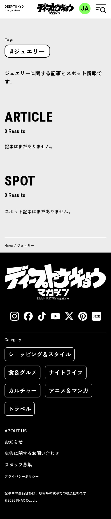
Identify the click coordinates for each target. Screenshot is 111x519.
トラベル (19, 409)
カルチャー (22, 390)
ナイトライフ (66, 372)
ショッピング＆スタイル (39, 354)
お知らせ (14, 441)
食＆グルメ (22, 372)
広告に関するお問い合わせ (32, 453)
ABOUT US (16, 430)
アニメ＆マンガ (69, 390)
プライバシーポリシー (22, 476)
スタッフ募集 (18, 464)
